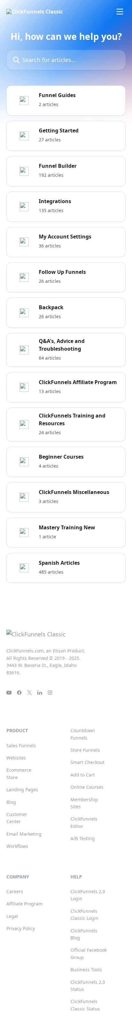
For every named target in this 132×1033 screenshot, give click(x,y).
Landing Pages (22, 789)
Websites (16, 758)
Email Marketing (24, 834)
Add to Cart (82, 775)
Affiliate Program (24, 904)
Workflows (17, 846)
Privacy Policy (20, 928)
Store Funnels (85, 750)
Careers (14, 891)
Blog (11, 802)
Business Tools (86, 969)
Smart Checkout (87, 762)
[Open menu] (120, 11)
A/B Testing (82, 838)
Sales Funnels (21, 745)
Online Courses (86, 787)
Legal (12, 916)
